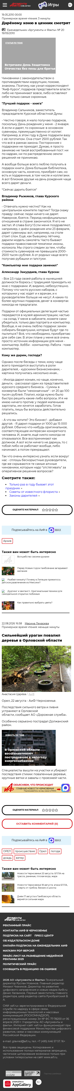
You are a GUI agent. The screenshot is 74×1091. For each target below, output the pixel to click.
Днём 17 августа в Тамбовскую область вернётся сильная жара (39, 898)
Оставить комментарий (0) (37, 823)
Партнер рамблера (52, 1074)
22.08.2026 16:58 (12, 623)
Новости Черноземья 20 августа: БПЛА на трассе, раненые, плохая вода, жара (40, 875)
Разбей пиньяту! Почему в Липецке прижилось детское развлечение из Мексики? (31, 581)
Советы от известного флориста (33, 492)
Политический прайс (19, 964)
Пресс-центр (44, 935)
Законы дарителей (23, 495)
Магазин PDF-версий (18, 950)
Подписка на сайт (17, 935)
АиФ (31, 694)
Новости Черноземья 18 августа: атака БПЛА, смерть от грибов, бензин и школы (42, 886)
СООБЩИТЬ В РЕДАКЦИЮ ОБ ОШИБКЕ (30, 969)
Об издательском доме (21, 940)
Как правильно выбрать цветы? (34, 602)
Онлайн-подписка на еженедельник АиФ (35, 945)
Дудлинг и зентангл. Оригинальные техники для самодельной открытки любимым (32, 592)
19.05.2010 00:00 (12, 14)
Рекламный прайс (17, 925)
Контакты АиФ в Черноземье (25, 930)
